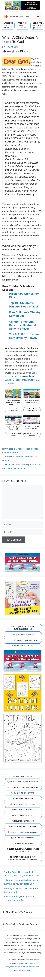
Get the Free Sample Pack (13, 409)
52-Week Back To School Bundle (7, 25)
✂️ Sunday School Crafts (22, 793)
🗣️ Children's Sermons (22, 798)
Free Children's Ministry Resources (23, 924)
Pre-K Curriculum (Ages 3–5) (22, 646)
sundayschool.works (12, 967)
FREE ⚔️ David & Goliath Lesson (23, 640)
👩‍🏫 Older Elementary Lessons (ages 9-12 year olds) (22, 850)
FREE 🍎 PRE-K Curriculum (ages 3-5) (38, 25)
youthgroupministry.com (30, 967)
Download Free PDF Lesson (13, 434)
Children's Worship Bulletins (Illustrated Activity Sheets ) (22, 325)
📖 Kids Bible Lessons (22, 776)
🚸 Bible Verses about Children (23, 826)
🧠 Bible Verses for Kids (23, 821)
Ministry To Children (19, 16)
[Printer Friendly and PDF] (15, 53)
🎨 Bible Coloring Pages (23, 810)
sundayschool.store (26, 963)
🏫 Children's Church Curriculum (22, 787)
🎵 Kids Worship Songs (23, 843)
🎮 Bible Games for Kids (22, 815)
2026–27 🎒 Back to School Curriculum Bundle (23, 628)
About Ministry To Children (19, 912)
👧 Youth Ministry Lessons (23, 838)
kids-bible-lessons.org (22, 970)
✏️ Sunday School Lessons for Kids (23, 782)
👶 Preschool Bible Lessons (22, 804)
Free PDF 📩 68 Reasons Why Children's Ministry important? (22, 858)
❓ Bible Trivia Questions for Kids (23, 832)
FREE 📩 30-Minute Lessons (23, 635)
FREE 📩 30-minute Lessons (22, 25)
